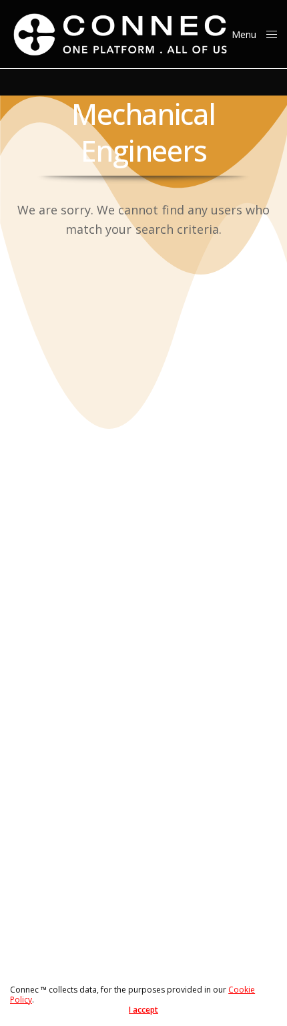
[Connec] (121, 34)
